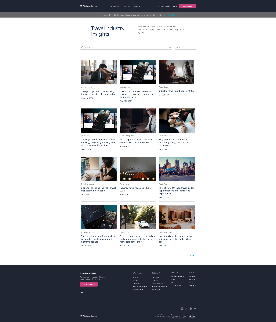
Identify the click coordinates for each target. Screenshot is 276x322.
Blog (172, 282)
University (154, 280)
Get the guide (169, 15)
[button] (114, 6)
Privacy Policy (182, 317)
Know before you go (177, 276)
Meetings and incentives (159, 286)
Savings (135, 280)
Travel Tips (163, 184)
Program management (140, 286)
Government (155, 277)
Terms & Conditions (174, 317)
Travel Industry (125, 232)
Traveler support (176, 285)
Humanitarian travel (157, 283)
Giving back (192, 279)
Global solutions (138, 289)
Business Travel (86, 87)
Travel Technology (88, 232)
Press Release (125, 87)
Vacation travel (156, 289)
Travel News (163, 87)
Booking (135, 277)
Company (192, 276)
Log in (175, 6)
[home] (89, 6)
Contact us (192, 285)
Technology (136, 283)
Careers (191, 282)
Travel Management (127, 136)
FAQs (173, 279)
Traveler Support (164, 6)
